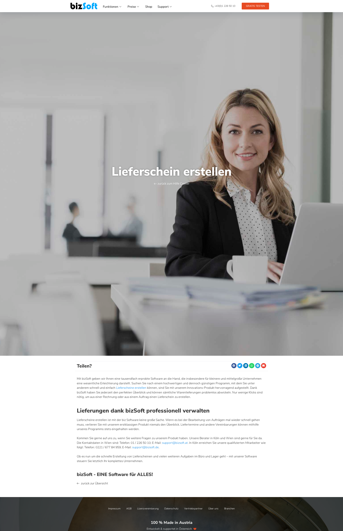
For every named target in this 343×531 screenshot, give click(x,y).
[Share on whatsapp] (251, 365)
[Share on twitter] (239, 365)
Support (163, 7)
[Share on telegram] (257, 365)
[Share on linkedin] (245, 365)
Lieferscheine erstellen (131, 388)
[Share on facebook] (234, 365)
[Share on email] (263, 365)
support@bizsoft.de (145, 447)
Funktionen (110, 7)
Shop (148, 7)
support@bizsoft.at (175, 443)
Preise (132, 7)
